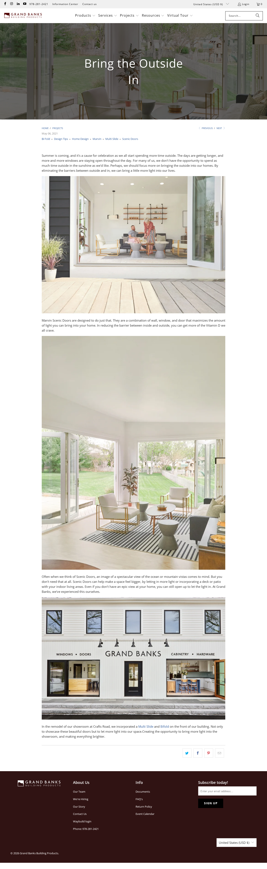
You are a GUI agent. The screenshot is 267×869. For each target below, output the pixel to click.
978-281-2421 (38, 4)
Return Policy (144, 806)
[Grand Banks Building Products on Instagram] (11, 4)
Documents (143, 791)
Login (245, 4)
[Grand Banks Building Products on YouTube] (24, 4)
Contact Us (80, 814)
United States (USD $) (208, 4)
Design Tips (61, 139)
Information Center (65, 4)
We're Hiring (80, 799)
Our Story (79, 806)
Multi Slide (111, 139)
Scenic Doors (130, 139)
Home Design (80, 139)
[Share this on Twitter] (187, 753)
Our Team (79, 791)
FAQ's (139, 799)
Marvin (97, 139)
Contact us (89, 4)
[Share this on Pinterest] (208, 753)
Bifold (164, 726)
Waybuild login (82, 821)
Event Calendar (145, 814)
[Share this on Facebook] (197, 753)
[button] (85, 15)
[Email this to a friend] (219, 753)
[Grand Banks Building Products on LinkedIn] (18, 4)
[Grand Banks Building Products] (23, 15)
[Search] (257, 15)
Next (220, 128)
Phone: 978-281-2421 (86, 829)
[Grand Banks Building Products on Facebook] (5, 4)
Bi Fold (46, 139)
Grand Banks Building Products (39, 853)
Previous (207, 128)
